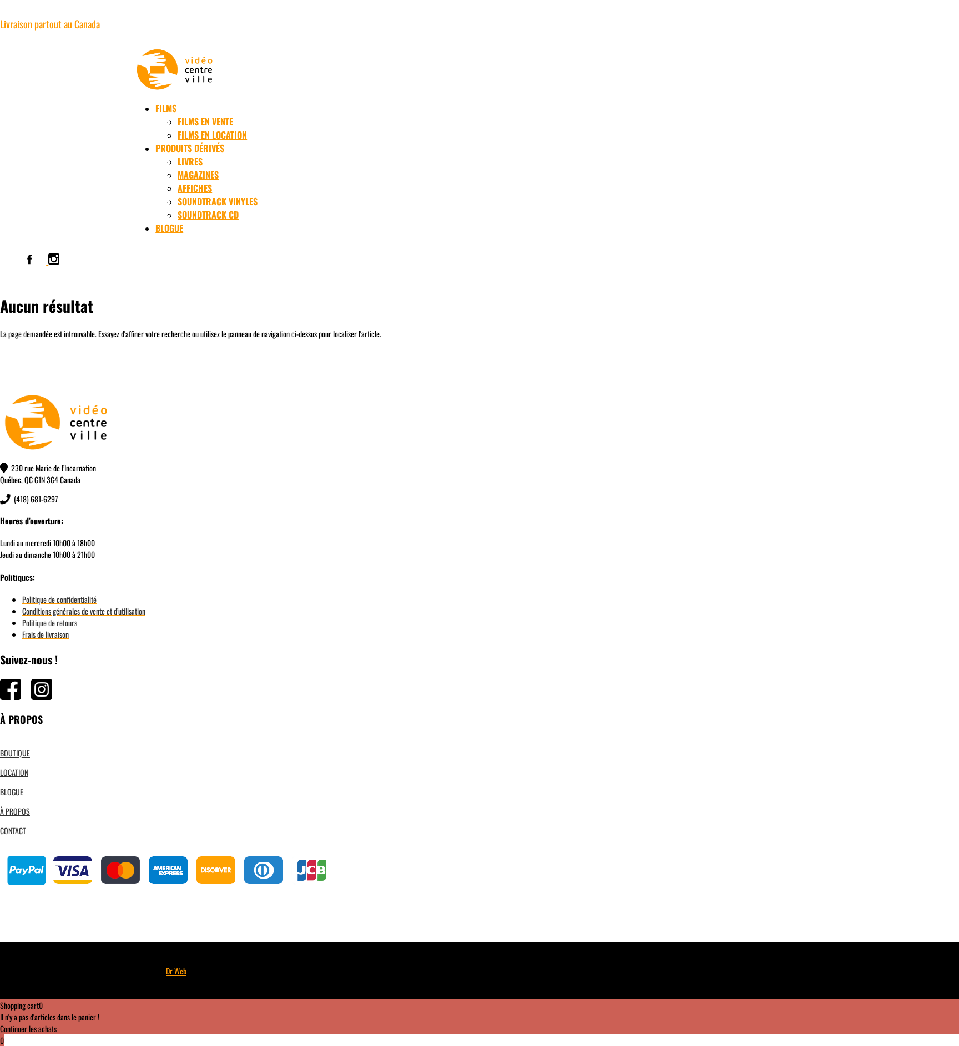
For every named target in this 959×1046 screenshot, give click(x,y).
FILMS (165, 108)
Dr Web (176, 971)
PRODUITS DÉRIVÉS (189, 148)
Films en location (212, 134)
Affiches (195, 188)
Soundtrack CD (208, 214)
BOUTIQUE (15, 753)
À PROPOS (15, 811)
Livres (190, 161)
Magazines (198, 174)
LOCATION (14, 772)
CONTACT (13, 830)
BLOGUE (11, 792)
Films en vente (205, 121)
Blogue (169, 228)
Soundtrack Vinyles (218, 201)
